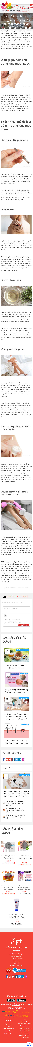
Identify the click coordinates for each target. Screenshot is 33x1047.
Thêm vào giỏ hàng (24, 893)
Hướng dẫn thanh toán (16, 965)
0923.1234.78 (25, 11)
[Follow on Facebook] (4, 760)
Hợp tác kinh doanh (8, 1028)
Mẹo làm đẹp (23, 673)
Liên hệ (16, 963)
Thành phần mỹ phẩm (22, 649)
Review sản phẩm (23, 698)
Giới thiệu (16, 961)
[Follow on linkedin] (20, 760)
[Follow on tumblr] (13, 760)
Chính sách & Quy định (16, 954)
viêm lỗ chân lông (17, 597)
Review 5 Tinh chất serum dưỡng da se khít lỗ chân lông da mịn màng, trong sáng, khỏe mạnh (17, 716)
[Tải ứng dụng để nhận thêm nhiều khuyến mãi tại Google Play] (21, 1000)
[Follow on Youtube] (7, 760)
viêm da (9, 597)
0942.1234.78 (25, 1037)
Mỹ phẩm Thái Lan (24, 775)
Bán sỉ (8, 1026)
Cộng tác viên (8, 1033)
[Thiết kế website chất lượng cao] (15, 1004)
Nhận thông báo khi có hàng (8, 863)
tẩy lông (25, 597)
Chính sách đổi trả (16, 956)
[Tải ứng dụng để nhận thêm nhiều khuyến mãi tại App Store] (11, 1000)
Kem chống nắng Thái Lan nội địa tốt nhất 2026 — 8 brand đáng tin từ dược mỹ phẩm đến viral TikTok (16, 793)
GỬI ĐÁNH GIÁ (23, 625)
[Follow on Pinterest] (10, 760)
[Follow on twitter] (16, 760)
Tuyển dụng (8, 1024)
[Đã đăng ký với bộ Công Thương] (19, 970)
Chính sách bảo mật (16, 958)
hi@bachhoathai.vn (25, 1028)
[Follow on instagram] (23, 760)
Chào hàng (8, 1031)
